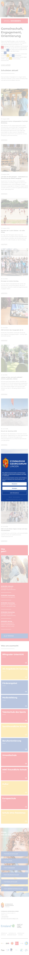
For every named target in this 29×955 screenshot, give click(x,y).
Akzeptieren (14, 483)
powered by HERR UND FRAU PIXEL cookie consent (14, 499)
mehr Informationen (14, 492)
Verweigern (14, 488)
